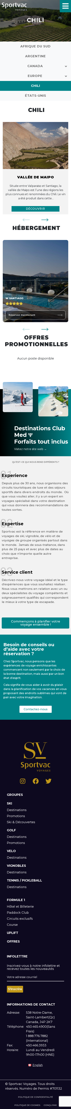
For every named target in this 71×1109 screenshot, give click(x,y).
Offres (13, 941)
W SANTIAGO (14, 298)
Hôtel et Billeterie (20, 906)
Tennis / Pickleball (24, 880)
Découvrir (35, 208)
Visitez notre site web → (30, 449)
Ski (9, 803)
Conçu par (50, 1105)
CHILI (35, 86)
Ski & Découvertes (21, 822)
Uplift (12, 933)
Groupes (15, 795)
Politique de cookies (27, 1105)
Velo (11, 851)
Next (45, 218)
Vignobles (16, 866)
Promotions (16, 816)
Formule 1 (16, 900)
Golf (11, 830)
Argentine (35, 56)
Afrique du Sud (35, 46)
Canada (35, 66)
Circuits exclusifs (20, 919)
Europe (35, 76)
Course (12, 925)
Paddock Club (18, 913)
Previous (26, 218)
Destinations (17, 810)
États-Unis (35, 96)
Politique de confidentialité (35, 1097)
